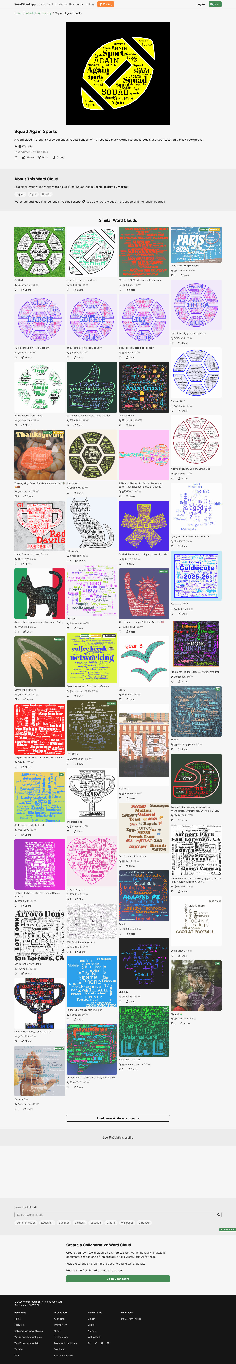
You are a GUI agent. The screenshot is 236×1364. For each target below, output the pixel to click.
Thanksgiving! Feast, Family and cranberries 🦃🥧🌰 (39, 485)
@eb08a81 (127, 996)
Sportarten (72, 483)
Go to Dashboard (118, 1278)
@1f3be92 (23, 352)
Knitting (175, 739)
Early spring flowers (25, 689)
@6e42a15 (75, 894)
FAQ (16, 1355)
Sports (46, 194)
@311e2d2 (23, 559)
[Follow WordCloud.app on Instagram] (89, 1343)
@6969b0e (128, 928)
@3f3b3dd (127, 420)
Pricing (107, 4)
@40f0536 (75, 1082)
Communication (26, 1222)
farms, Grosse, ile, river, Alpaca (31, 554)
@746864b (75, 420)
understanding (74, 821)
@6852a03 (23, 829)
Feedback (59, 1349)
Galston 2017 (178, 401)
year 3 (122, 689)
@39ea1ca (75, 1014)
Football (18, 280)
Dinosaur (144, 1222)
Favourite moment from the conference (88, 686)
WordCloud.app (25, 4)
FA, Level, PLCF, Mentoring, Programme (140, 280)
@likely (21, 762)
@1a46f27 (179, 541)
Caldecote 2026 (179, 604)
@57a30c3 (179, 473)
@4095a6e (23, 901)
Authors (92, 1331)
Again (33, 194)
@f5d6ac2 (127, 491)
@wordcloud (24, 285)
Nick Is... (123, 788)
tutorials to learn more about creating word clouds (111, 1263)
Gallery (90, 4)
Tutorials (18, 1349)
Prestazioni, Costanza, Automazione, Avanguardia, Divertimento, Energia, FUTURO (195, 809)
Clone (60, 157)
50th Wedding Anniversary (81, 942)
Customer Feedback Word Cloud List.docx (89, 415)
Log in (201, 4)
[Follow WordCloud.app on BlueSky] (102, 1343)
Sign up (215, 4)
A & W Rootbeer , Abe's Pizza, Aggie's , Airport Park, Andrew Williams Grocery (196, 880)
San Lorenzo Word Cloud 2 (28, 963)
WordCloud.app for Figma (28, 1337)
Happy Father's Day (129, 1059)
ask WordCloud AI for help (137, 1256)
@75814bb (23, 626)
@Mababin (75, 555)
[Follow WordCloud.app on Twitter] (96, 1343)
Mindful (111, 1222)
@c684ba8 (127, 793)
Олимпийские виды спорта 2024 (32, 1031)
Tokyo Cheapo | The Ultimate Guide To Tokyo (38, 757)
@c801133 (127, 559)
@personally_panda (132, 1064)
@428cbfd (75, 826)
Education (47, 1222)
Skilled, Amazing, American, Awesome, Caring (38, 622)
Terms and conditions (65, 1343)
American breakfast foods (133, 856)
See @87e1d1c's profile (118, 1137)
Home (18, 13)
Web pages (94, 1337)
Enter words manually (137, 1252)
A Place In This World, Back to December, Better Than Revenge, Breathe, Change (141, 485)
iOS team (71, 618)
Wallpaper (127, 1222)
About (57, 1331)
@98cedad (180, 676)
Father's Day (21, 1099)
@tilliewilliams (25, 420)
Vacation (96, 1222)
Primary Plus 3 (126, 415)
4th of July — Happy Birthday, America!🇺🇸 (141, 622)
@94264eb (76, 623)
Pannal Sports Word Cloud (28, 415)
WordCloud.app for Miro (27, 1343)
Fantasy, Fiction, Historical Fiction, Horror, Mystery (37, 894)
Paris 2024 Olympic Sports (185, 265)
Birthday (80, 1222)
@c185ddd (179, 405)
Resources (76, 4)
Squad (20, 194)
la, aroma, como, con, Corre (81, 280)
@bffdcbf (127, 861)
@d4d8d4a (180, 609)
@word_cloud (181, 1018)
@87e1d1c (25, 146)
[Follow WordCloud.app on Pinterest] (108, 1343)
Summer (64, 1222)
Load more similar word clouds (118, 1118)
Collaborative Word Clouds (28, 1331)
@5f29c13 (75, 488)
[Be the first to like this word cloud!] (16, 157)
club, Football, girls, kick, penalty (31, 347)
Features (61, 4)
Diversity (123, 991)
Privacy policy (61, 1337)
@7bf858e (127, 694)
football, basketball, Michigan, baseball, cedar (143, 554)
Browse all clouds (25, 1207)
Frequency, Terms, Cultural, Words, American (195, 671)
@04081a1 (23, 968)
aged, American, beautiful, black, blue (191, 536)
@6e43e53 (76, 947)
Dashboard (45, 4)
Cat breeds (72, 551)
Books (91, 1324)
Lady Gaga (72, 754)
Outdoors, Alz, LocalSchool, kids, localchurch (91, 1077)
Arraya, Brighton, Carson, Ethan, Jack (191, 468)
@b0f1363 (179, 950)
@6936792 (75, 285)
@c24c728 (23, 1036)
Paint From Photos (131, 1318)
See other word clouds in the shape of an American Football (125, 201)
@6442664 (180, 815)
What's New (60, 1324)
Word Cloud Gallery (38, 13)
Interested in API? (63, 1355)
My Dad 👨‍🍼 (176, 1013)
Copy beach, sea (75, 889)
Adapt (122, 924)
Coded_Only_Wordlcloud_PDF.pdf (84, 1009)
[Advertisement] (118, 1172)
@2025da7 (127, 285)
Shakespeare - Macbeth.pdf (29, 825)
